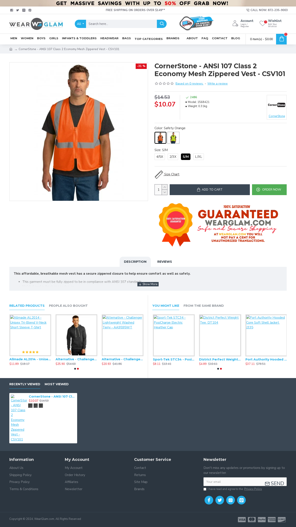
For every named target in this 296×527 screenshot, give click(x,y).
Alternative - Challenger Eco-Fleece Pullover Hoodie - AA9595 (76, 359)
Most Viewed (57, 384)
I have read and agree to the (235, 489)
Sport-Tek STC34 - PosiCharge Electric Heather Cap (173, 359)
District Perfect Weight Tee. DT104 (219, 359)
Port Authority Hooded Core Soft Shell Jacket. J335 (266, 359)
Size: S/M (161, 150)
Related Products (27, 306)
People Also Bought (68, 306)
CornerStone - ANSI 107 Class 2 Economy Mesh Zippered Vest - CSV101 (52, 396)
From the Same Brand (204, 306)
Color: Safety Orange (170, 128)
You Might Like (165, 306)
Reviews (164, 262)
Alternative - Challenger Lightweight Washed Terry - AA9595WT (122, 359)
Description (135, 262)
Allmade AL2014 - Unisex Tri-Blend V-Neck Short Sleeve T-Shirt (30, 359)
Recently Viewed (24, 384)
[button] (75, 369)
